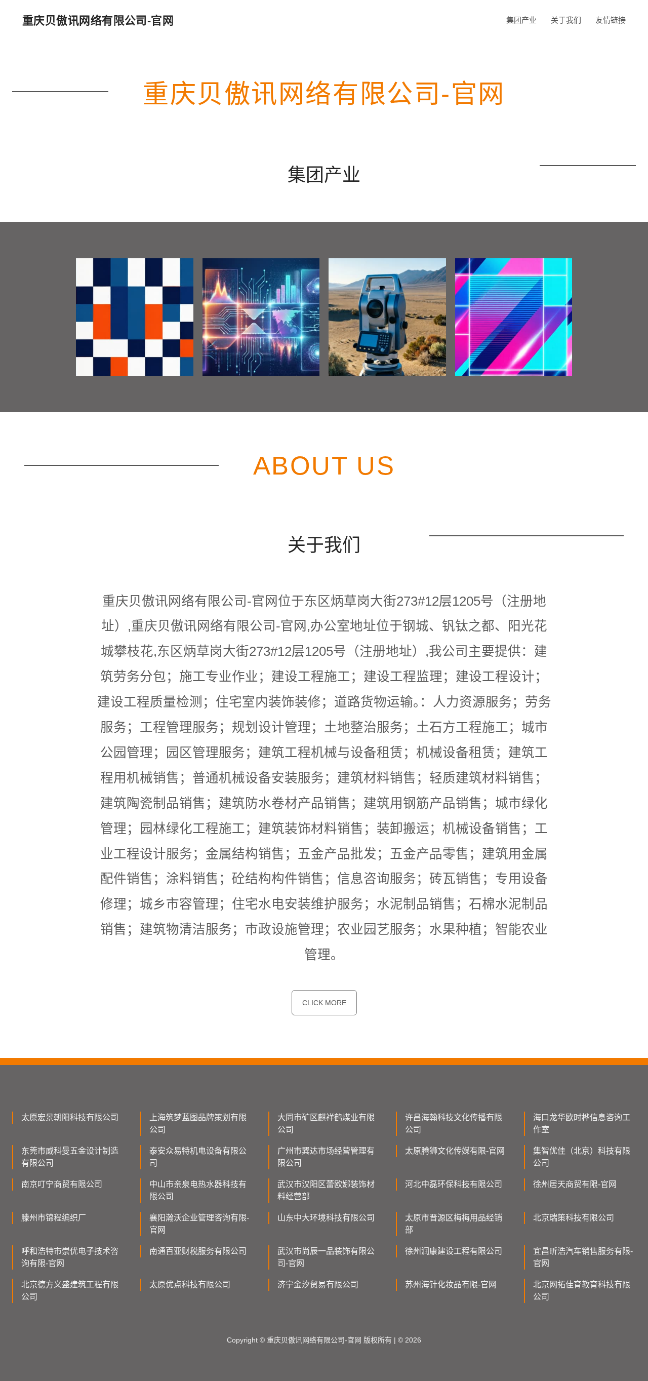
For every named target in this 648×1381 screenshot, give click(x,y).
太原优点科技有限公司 (189, 1284)
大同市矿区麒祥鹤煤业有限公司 (326, 1123)
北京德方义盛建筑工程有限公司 (69, 1290)
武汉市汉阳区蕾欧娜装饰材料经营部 (326, 1190)
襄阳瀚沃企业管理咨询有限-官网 (199, 1223)
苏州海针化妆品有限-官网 (451, 1284)
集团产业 (521, 20)
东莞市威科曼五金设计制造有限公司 (69, 1157)
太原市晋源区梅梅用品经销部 (453, 1223)
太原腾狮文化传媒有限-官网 (455, 1151)
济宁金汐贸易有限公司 (317, 1284)
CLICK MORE (324, 1003)
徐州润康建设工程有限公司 (453, 1251)
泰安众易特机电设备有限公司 (198, 1157)
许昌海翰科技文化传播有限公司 (453, 1123)
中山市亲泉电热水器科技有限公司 (198, 1190)
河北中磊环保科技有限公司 (453, 1184)
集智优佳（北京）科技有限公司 (581, 1157)
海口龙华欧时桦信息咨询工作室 (581, 1123)
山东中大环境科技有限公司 (326, 1217)
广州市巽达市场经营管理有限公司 (326, 1157)
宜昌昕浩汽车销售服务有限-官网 (583, 1257)
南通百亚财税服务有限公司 (198, 1251)
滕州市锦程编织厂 (53, 1217)
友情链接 (610, 20)
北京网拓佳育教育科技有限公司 (581, 1290)
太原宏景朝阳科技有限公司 (69, 1117)
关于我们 (566, 20)
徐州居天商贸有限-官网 (575, 1184)
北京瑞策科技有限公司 (573, 1217)
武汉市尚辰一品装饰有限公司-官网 (326, 1257)
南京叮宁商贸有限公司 (61, 1184)
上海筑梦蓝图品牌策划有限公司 (198, 1123)
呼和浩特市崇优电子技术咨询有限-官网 (69, 1257)
